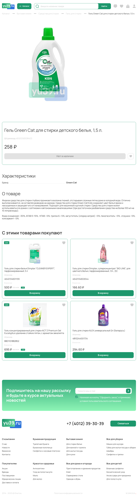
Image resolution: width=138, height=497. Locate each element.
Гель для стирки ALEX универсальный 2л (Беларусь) (99, 330)
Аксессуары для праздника (118, 475)
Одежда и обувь (73, 479)
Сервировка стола (74, 475)
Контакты (6, 454)
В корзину (35, 293)
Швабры (110, 451)
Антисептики (38, 468)
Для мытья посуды (74, 451)
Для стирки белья (74, 444)
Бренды (5, 472)
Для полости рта (113, 479)
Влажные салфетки (115, 468)
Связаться (123, 423)
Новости (6, 447)
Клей (68, 472)
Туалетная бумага (41, 444)
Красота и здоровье (43, 463)
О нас (4, 444)
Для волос (37, 479)
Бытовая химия (74, 439)
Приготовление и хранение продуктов (83, 468)
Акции (5, 468)
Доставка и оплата (10, 482)
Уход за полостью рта (42, 472)
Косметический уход (115, 472)
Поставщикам (8, 475)
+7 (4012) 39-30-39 (85, 423)
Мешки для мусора (114, 444)
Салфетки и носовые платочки (46, 451)
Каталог (26, 6)
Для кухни (70, 454)
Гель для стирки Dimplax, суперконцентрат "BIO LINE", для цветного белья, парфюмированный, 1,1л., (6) (101, 269)
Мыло (35, 475)
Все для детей (114, 463)
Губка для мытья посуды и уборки (121, 447)
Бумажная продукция (44, 439)
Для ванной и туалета (76, 447)
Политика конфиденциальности (68, 493)
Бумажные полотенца (42, 447)
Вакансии (6, 451)
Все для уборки (114, 439)
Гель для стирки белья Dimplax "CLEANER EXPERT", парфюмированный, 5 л (29, 269)
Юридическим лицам (11, 479)
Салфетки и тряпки (114, 454)
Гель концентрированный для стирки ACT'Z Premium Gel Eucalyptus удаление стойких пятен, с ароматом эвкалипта (34, 332)
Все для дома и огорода (79, 463)
